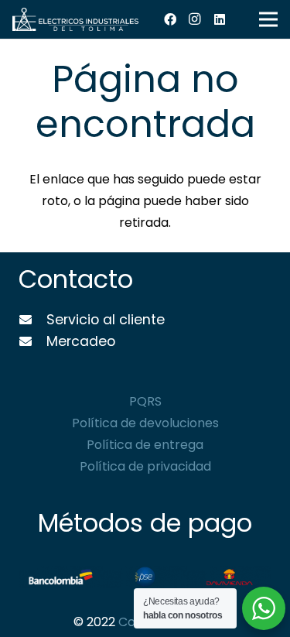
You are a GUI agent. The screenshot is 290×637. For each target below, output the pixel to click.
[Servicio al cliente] (32, 320)
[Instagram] (195, 19)
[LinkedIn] (219, 19)
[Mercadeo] (32, 342)
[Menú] (268, 19)
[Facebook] (170, 19)
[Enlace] (75, 19)
